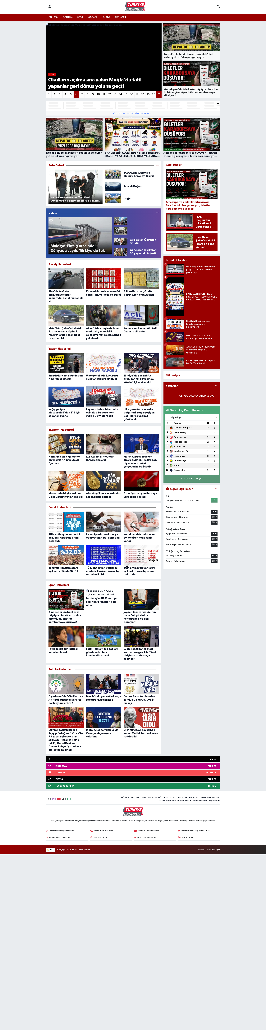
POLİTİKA (68, 17)
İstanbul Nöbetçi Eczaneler (62, 831)
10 (98, 94)
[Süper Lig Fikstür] (216, 489)
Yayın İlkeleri (214, 800)
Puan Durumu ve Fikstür (59, 837)
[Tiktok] (63, 799)
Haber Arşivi (187, 837)
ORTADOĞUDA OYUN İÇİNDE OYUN (197, 396)
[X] (48, 799)
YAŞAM (188, 797)
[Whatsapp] (68, 799)
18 (142, 94)
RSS (52, 850)
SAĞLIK (180, 797)
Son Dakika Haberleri (146, 837)
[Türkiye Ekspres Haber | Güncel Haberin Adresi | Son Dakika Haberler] (135, 7)
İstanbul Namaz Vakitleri (148, 831)
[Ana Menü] (218, 17)
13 (115, 94)
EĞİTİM (215, 797)
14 (120, 94)
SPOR (80, 17)
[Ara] (218, 7)
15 (126, 94)
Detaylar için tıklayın (191, 478)
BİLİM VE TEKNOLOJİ (202, 797)
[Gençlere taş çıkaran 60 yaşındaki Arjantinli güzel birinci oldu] (120, 251)
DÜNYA (106, 17)
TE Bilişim (216, 850)
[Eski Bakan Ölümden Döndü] (120, 241)
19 (148, 94)
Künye (188, 800)
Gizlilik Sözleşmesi (167, 800)
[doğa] (113, 198)
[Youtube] (58, 799)
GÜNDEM (53, 17)
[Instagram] (53, 799)
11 (104, 94)
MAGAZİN (93, 17)
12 (109, 94)
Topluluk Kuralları (199, 800)
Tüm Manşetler (100, 837)
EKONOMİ (120, 17)
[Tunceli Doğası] (113, 186)
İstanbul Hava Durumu (103, 831)
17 (137, 94)
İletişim (180, 800)
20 (153, 94)
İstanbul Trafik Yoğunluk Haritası (195, 831)
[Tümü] (216, 375)
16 (131, 94)
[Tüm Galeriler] (157, 165)
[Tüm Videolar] (157, 213)
